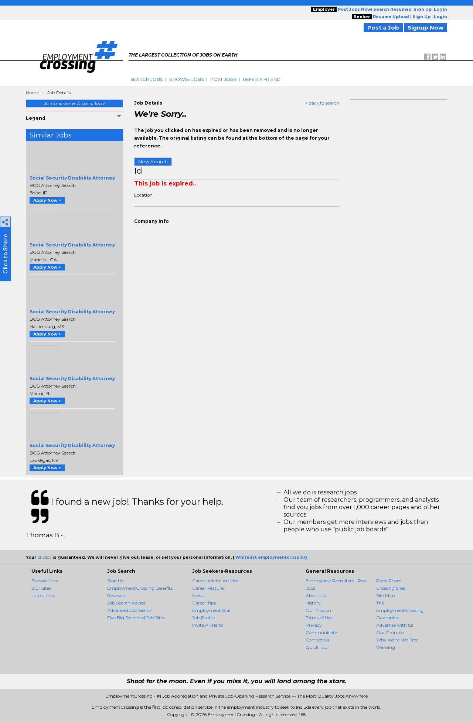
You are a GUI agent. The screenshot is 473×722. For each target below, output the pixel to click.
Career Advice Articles (215, 580)
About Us (316, 595)
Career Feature (208, 588)
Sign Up (115, 580)
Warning (385, 647)
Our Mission (318, 610)
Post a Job (383, 27)
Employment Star (211, 610)
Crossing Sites (390, 588)
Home (32, 92)
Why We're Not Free (397, 640)
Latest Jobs (43, 595)
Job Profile (203, 617)
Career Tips (204, 603)
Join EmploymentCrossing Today (74, 103)
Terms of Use (319, 617)
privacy (44, 557)
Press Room (389, 580)
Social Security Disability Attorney (72, 178)
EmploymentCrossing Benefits (140, 588)
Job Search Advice (126, 603)
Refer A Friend (261, 79)
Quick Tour (317, 647)
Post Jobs (223, 79)
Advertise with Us (394, 625)
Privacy (314, 625)
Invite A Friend (207, 625)
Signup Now (425, 27)
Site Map (385, 595)
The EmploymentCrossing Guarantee (399, 610)
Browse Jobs (186, 79)
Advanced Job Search (130, 610)
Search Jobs (146, 79)
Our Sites (41, 588)
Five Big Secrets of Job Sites (136, 617)
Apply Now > (47, 200)
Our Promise (390, 632)
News (198, 595)
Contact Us (317, 640)
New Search (153, 161)
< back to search (322, 103)
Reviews (116, 595)
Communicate (321, 632)
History (313, 603)
